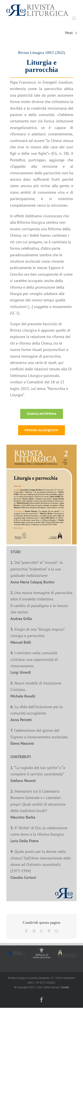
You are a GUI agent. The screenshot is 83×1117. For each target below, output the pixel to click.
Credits (65, 987)
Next (69, 32)
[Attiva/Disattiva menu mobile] (74, 18)
